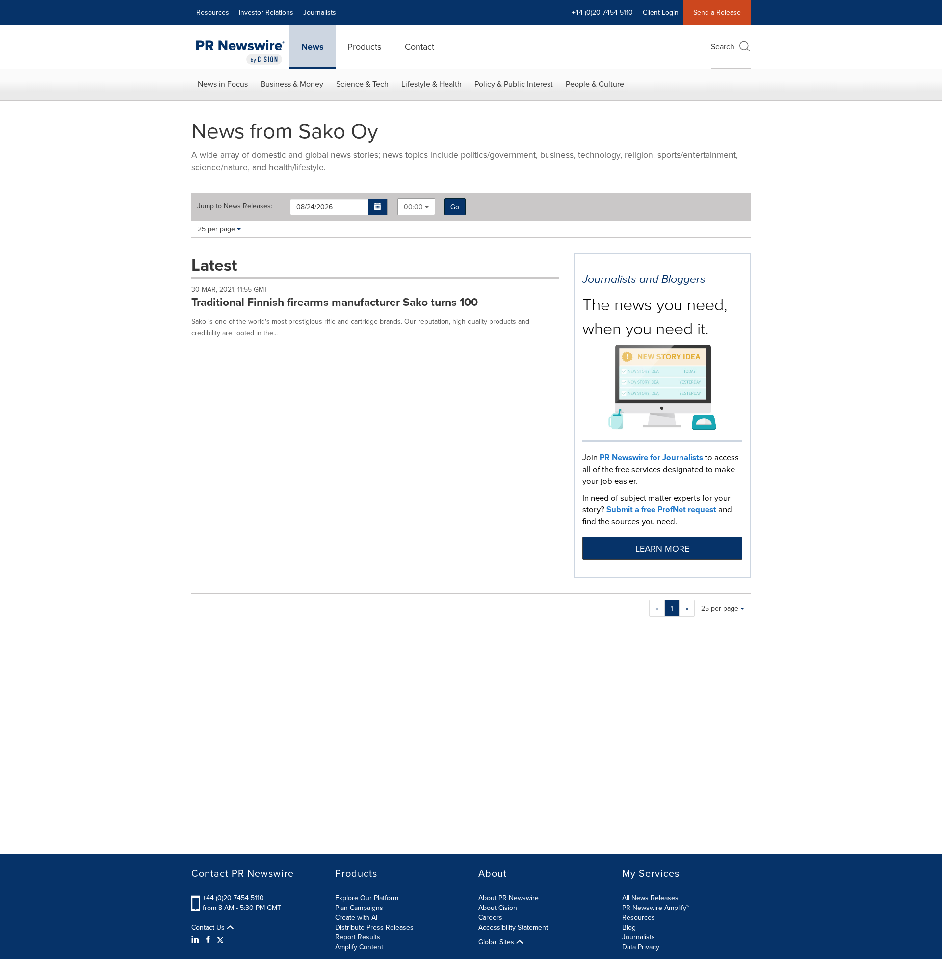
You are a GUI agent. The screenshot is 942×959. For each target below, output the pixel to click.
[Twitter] (220, 939)
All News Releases (650, 898)
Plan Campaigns (359, 907)
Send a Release (717, 12)
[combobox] (416, 206)
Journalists (319, 12)
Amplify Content (359, 947)
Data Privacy (640, 947)
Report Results (357, 937)
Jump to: (234, 206)
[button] (378, 207)
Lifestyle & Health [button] (431, 83)
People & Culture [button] (595, 83)
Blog (629, 927)
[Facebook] (208, 939)
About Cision (497, 907)
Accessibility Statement (513, 927)
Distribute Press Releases (374, 927)
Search (722, 46)
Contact (419, 46)
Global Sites (497, 942)
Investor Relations (266, 12)
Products (364, 46)
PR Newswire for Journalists (651, 457)
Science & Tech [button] (362, 83)
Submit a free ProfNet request (661, 509)
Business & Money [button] (292, 83)
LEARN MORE (662, 548)
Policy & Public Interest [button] (513, 83)
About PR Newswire (508, 898)
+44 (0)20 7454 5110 (233, 898)
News (312, 46)
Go (454, 207)
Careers (490, 917)
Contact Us (209, 927)
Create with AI (356, 917)
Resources (212, 12)
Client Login (661, 12)
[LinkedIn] (196, 939)
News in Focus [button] (223, 83)
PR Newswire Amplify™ (655, 907)
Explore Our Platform (366, 898)
